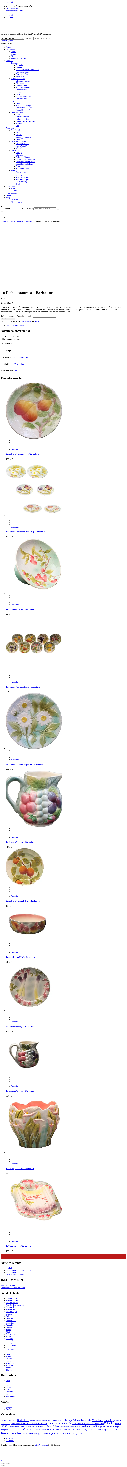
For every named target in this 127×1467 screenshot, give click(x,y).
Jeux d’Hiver (21, 173)
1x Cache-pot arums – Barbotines (20, 1169)
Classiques (15, 150)
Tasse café (10, 1363)
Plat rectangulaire (12, 1345)
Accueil (9, 47)
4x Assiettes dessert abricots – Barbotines (23, 901)
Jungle (18, 92)
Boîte (8, 1381)
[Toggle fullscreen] (7, 1463)
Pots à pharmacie (22, 72)
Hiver (13, 101)
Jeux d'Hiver (53, 1426)
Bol (7, 1316)
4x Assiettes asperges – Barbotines (20, 1027)
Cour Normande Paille (24, 164)
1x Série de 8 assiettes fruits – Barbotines (23, 687)
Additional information (15, 325)
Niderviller (10, 128)
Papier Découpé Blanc (24, 108)
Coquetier (10, 1323)
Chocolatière (11, 1321)
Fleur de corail (21, 85)
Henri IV (19, 139)
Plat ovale (10, 1341)
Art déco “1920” (22, 144)
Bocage (19, 153)
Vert (26, 357)
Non (15, 371)
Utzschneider (11, 186)
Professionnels (11, 193)
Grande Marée (21, 90)
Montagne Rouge (23, 177)
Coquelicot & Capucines (25, 159)
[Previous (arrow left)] (2, 1465)
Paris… (19, 94)
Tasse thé (9, 1365)
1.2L (15, 344)
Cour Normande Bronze (25, 162)
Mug (8, 1332)
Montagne (15, 170)
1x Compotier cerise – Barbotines (20, 609)
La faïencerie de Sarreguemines (18, 1270)
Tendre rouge (21, 184)
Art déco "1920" (7, 1420)
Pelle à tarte (10, 1334)
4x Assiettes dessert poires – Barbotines (22, 454)
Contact (9, 195)
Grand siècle (16, 130)
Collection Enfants (23, 157)
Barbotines (20, 65)
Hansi (13, 54)
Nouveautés (10, 49)
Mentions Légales (8, 1285)
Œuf (7, 1389)
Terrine (9, 1368)
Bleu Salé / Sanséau (23, 81)
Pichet (37, 321)
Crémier (9, 1327)
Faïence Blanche (19, 364)
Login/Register (7, 41)
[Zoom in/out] (9, 1463)
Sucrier (9, 1361)
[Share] (4, 1463)
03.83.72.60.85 (12, 8)
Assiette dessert (12, 1307)
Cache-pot (10, 1383)
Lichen (13, 56)
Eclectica (19, 123)
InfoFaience (10, 1268)
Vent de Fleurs (21, 99)
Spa (17, 126)
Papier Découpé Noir (24, 110)
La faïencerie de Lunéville (16, 1275)
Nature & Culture (18, 79)
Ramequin (10, 1354)
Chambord (20, 83)
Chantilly (19, 155)
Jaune (15, 357)
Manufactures (16, 202)
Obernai (14, 191)
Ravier (8, 1356)
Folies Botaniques (23, 87)
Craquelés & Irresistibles (25, 121)
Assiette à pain (11, 1312)
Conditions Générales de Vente (13, 1288)
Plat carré (9, 1339)
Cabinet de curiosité (23, 137)
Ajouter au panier (8, 319)
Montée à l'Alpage (110, 1426)
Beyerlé (19, 135)
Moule (8, 1330)
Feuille (8, 1385)
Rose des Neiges (22, 179)
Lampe (8, 1387)
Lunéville (9, 61)
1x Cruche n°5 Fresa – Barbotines (20, 1091)
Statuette (9, 1392)
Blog (8, 197)
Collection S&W (22, 119)
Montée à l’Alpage (23, 105)
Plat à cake (10, 1347)
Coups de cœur (17, 112)
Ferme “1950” (21, 146)
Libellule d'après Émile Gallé (69, 1426)
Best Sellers (37, 1420)
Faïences (14, 200)
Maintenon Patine (23, 168)
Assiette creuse (12, 1303)
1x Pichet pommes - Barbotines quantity (16, 316)
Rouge (21, 357)
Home (3, 222)
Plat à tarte (10, 1350)
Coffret (9, 1409)
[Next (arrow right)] (4, 1465)
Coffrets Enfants (22, 117)
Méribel (19, 148)
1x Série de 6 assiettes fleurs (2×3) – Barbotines (25, 532)
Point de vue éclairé (23, 96)
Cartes (13, 52)
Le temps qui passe (18, 141)
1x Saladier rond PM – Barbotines (20, 957)
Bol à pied (10, 1318)
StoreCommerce (41, 1445)
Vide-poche (10, 1396)
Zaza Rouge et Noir (18, 58)
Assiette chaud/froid (14, 1300)
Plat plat (9, 1343)
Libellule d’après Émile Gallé (27, 70)
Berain (18, 132)
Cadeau (9, 1407)
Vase (8, 1394)
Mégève (19, 175)
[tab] (66, 325)
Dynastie (19, 166)
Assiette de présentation (15, 1305)
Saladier (9, 1359)
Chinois (19, 67)
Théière (9, 1370)
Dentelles (19, 103)
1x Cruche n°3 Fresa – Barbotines (20, 842)
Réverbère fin (21, 76)
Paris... (79, 1429)
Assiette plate (11, 1309)
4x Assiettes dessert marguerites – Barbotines (25, 764)
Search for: (28, 38)
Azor (18, 114)
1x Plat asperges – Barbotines (18, 1246)
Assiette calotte (12, 1298)
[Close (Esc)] (2, 1463)
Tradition (14, 63)
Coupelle (9, 1325)
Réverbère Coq (22, 74)
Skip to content (7, 2)
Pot (7, 1352)
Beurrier (9, 1314)
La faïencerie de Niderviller (16, 1272)
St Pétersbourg (21, 182)
